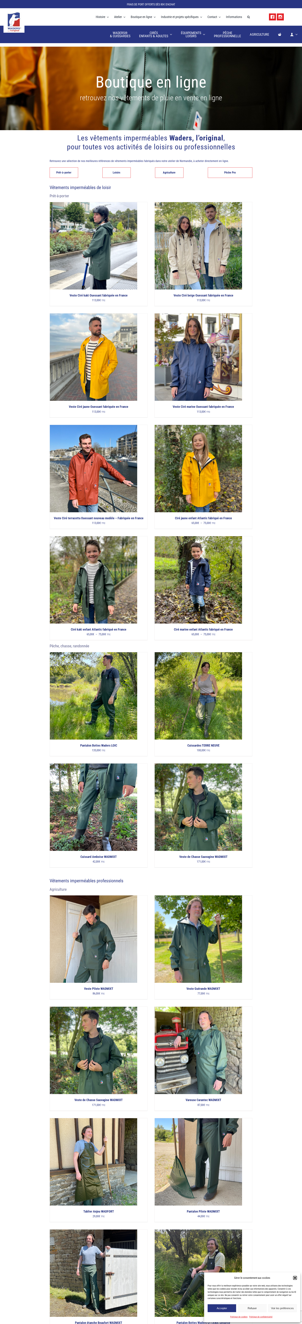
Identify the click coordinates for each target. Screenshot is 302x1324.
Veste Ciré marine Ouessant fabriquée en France (203, 406)
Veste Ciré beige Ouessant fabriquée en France (203, 295)
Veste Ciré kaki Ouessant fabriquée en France (99, 295)
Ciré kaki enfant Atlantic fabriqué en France (98, 629)
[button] (295, 1278)
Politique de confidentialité (260, 1317)
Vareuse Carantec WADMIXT (203, 1100)
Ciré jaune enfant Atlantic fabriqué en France (203, 518)
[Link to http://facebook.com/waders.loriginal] (272, 16)
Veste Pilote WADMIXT (98, 988)
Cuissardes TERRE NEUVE (203, 745)
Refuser (252, 1308)
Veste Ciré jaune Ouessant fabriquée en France (98, 406)
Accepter (222, 1308)
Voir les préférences (282, 1308)
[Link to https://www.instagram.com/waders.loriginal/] (280, 16)
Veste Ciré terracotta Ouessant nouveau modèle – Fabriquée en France (98, 518)
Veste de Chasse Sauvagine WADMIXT (203, 857)
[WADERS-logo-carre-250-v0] (13, 13)
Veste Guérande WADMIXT (203, 988)
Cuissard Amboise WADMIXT (98, 857)
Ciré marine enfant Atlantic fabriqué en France (203, 629)
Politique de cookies (238, 1317)
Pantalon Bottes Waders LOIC (98, 745)
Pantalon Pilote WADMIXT (203, 1211)
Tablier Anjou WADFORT (98, 1211)
